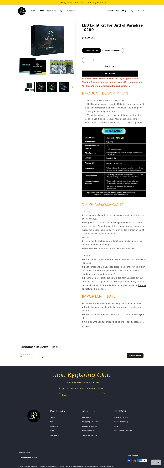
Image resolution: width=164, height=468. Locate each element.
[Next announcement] (145, 2)
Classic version (92, 50)
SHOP (52, 417)
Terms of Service (89, 435)
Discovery (54, 435)
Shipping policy (92, 467)
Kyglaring (27, 467)
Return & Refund (89, 426)
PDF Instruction (121, 417)
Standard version (113, 50)
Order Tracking (120, 422)
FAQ (116, 426)
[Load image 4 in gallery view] (64, 87)
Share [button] (87, 327)
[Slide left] (21, 87)
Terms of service (78, 467)
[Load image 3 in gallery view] (52, 87)
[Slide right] (73, 87)
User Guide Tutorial (123, 431)
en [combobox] (57, 347)
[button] (34, 11)
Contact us (54, 426)
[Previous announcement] (19, 2)
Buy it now (110, 73)
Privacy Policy (88, 431)
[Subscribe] (102, 395)
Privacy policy (65, 467)
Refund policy (53, 467)
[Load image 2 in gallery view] (41, 87)
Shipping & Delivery (90, 422)
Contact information (107, 467)
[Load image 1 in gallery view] (29, 87)
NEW (52, 422)
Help (52, 431)
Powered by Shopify (38, 467)
